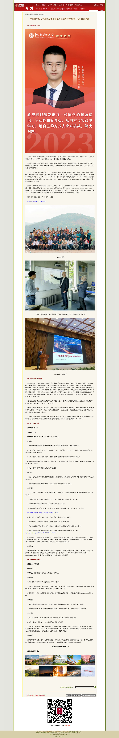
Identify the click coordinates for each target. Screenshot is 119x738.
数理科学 (73, 5)
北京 (28, 14)
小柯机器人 (76, 9)
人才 (51, 9)
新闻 (40, 9)
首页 (37, 9)
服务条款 (50, 731)
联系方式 (55, 731)
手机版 (101, 5)
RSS (60, 731)
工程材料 (55, 5)
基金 (58, 9)
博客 (44, 9)
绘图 (64, 9)
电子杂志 (96, 5)
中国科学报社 (65, 731)
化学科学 (50, 5)
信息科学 (61, 5)
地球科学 (67, 5)
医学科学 (44, 5)
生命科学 (38, 5)
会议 (54, 9)
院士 (47, 9)
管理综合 (79, 5)
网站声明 (44, 731)
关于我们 (39, 731)
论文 (61, 9)
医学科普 (82, 9)
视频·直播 (69, 9)
